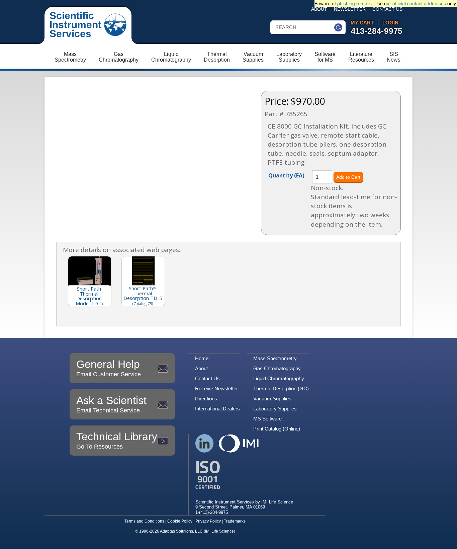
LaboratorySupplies (289, 57)
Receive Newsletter (216, 388)
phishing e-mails (354, 3)
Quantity (286, 175)
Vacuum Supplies (272, 398)
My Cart (362, 22)
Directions (206, 398)
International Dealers (217, 408)
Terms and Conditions (144, 521)
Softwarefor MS (325, 57)
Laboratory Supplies (275, 408)
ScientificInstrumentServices (75, 24)
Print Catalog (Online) (276, 429)
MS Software (267, 418)
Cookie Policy (179, 521)
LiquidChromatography (171, 57)
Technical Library (116, 440)
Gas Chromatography (277, 368)
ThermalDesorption (217, 57)
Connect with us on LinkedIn (204, 443)
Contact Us (387, 9)
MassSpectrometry (70, 57)
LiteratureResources (361, 57)
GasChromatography (119, 57)
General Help (108, 368)
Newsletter (350, 9)
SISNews (393, 57)
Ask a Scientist (111, 404)
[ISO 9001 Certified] (244, 475)
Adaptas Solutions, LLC (181, 531)
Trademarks (235, 521)
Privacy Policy (208, 521)
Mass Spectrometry (275, 358)
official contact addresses (419, 3)
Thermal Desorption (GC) (281, 388)
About (319, 9)
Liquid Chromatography (278, 378)
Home (201, 358)
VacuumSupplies (253, 57)
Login (390, 22)
